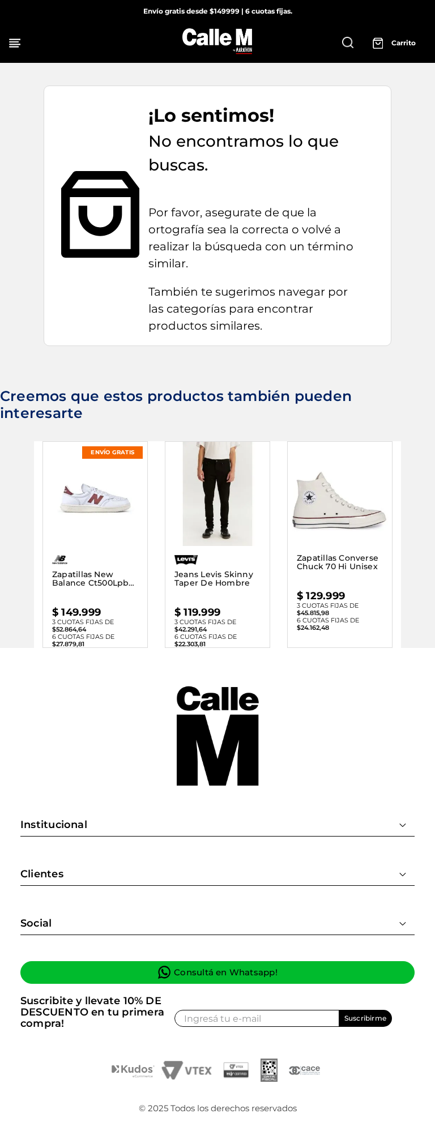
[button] (347, 42)
